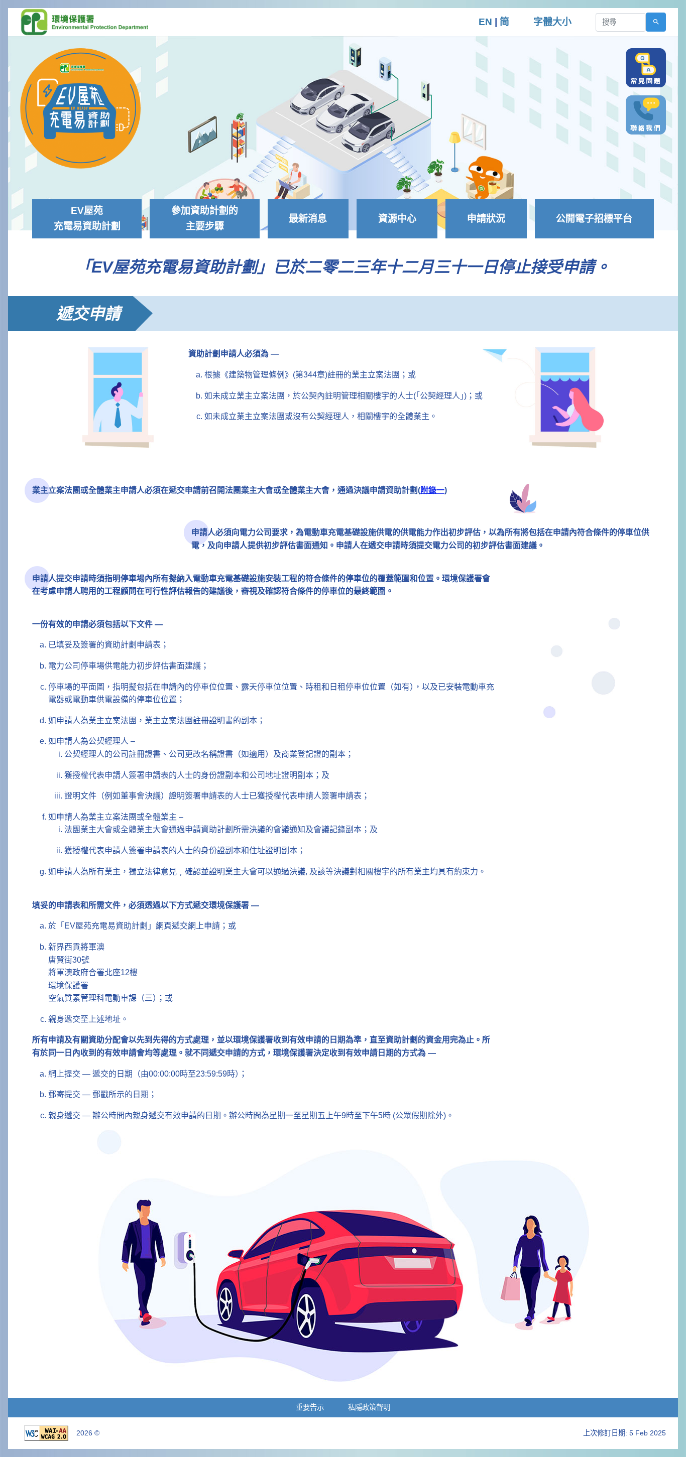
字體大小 (552, 22)
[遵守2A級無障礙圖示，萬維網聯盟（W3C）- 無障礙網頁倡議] (46, 1433)
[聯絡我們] (646, 115)
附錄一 (432, 490)
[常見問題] (646, 67)
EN (485, 22)
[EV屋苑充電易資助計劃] (80, 107)
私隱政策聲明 (369, 1407)
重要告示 (310, 1407)
